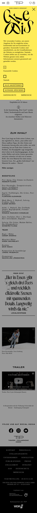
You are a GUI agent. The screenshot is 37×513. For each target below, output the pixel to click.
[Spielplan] (8, 3)
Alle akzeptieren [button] (13, 85)
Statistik (6, 80)
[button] (3, 2)
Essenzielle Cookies (10, 71)
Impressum (26, 95)
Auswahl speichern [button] (14, 90)
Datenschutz (9, 95)
